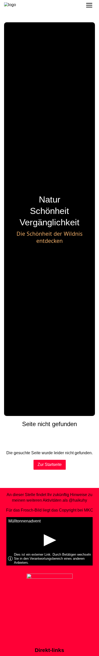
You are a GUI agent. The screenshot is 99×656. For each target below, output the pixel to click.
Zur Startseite (50, 464)
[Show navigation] (89, 5)
